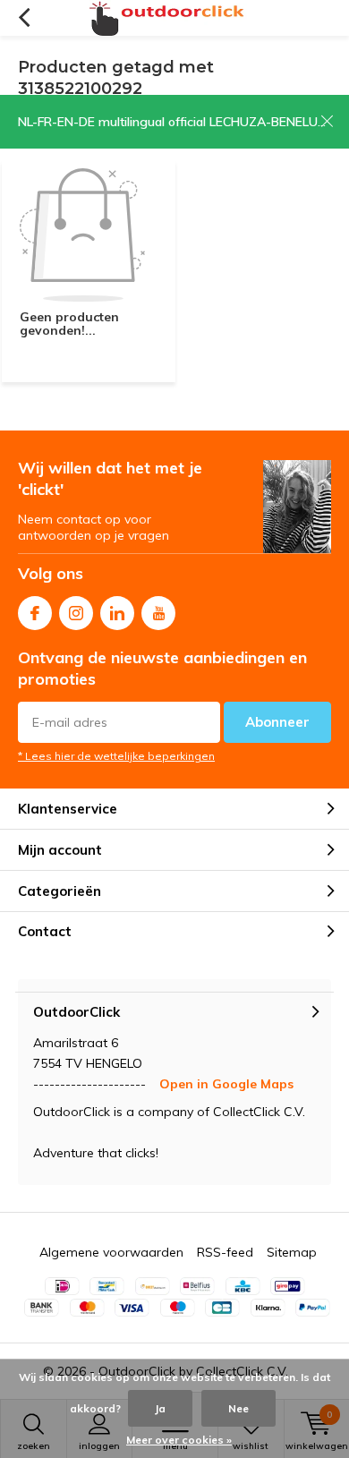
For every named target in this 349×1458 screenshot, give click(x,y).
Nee (238, 1408)
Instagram (76, 613)
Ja (160, 1408)
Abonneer (277, 721)
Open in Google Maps (226, 1084)
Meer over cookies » (179, 1439)
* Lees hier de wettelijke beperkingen (116, 756)
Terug (23, 18)
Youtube (158, 613)
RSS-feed (225, 1252)
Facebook (35, 613)
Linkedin (117, 613)
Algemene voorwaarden (111, 1252)
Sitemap (292, 1252)
